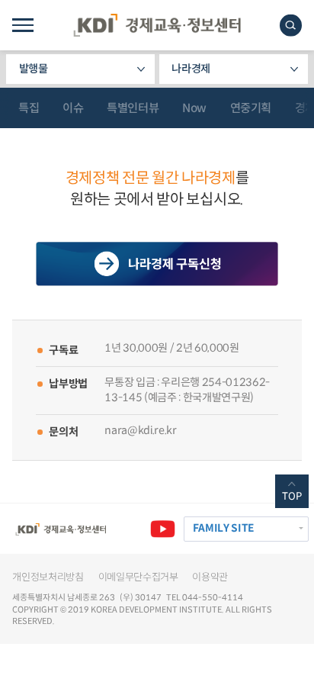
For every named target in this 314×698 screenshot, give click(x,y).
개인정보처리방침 (47, 577)
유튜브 (162, 529)
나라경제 (190, 69)
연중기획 (250, 108)
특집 (28, 108)
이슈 (72, 108)
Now (194, 108)
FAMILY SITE (223, 528)
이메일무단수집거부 (138, 577)
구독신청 (157, 264)
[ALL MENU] (22, 25)
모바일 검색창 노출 (291, 25)
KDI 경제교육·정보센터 (157, 25)
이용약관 (210, 577)
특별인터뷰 (133, 108)
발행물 (33, 69)
